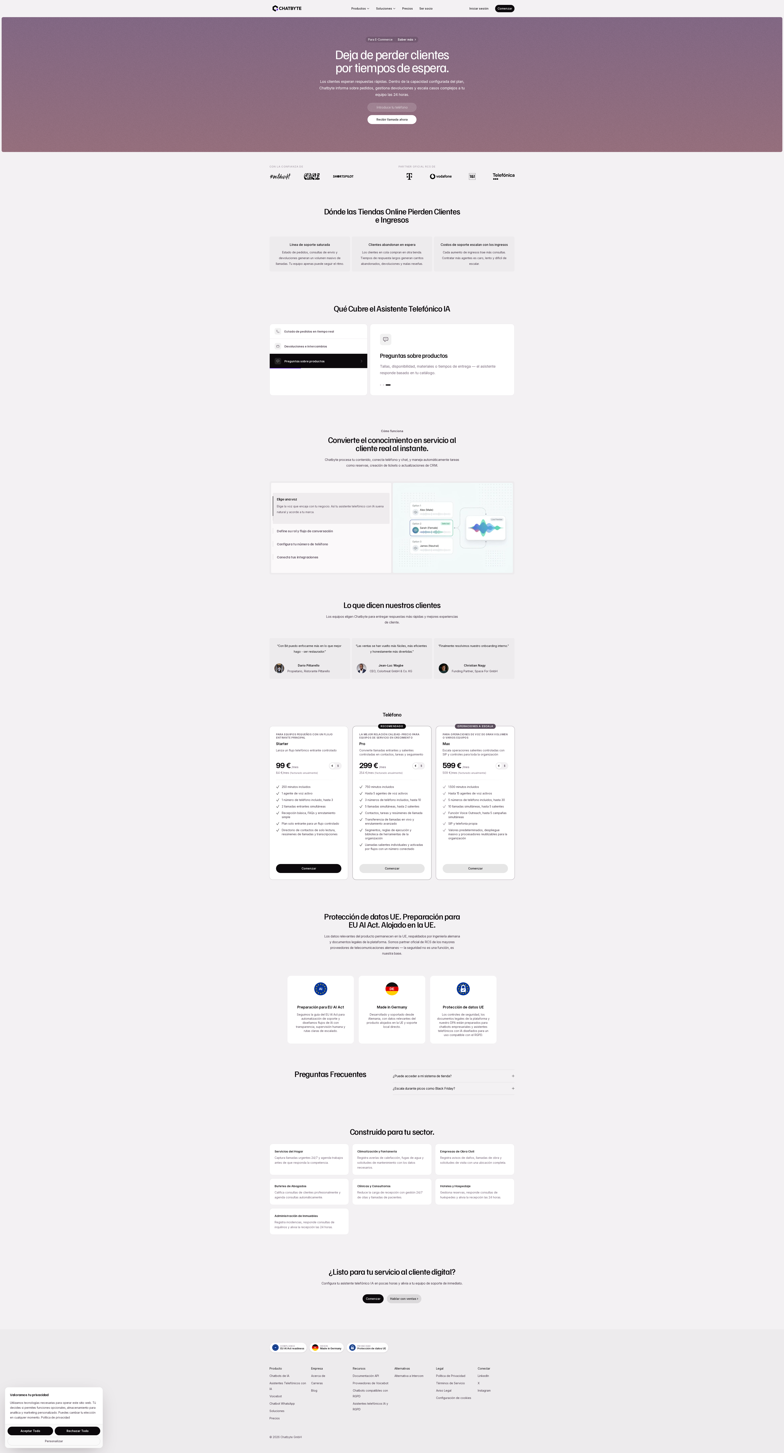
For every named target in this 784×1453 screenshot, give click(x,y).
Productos (358, 8)
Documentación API (366, 1376)
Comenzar (505, 8)
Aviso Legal (443, 1390)
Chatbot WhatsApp (282, 1403)
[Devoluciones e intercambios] (385, 385)
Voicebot (276, 1396)
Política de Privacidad (450, 1376)
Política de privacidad (55, 1417)
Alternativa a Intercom (408, 1376)
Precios (407, 8)
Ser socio (426, 8)
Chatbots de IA (279, 1376)
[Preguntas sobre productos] (390, 385)
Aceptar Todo (30, 1431)
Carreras (317, 1383)
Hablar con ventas (403, 1298)
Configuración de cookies (453, 1398)
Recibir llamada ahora (392, 119)
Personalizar (54, 1441)
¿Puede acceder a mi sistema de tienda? (422, 1076)
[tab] (331, 499)
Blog (314, 1390)
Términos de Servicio (450, 1383)
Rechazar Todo (78, 1431)
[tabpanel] (453, 528)
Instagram (484, 1390)
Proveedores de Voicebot (370, 1383)
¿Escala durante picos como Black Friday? (424, 1088)
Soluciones (384, 8)
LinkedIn (483, 1376)
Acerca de (318, 1376)
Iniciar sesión (479, 8)
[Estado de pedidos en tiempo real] (380, 385)
